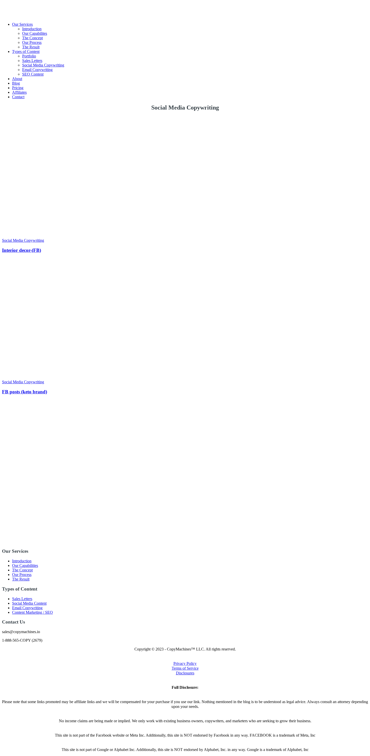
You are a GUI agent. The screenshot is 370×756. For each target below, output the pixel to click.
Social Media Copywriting (43, 65)
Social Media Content (29, 603)
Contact (18, 97)
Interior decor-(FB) (21, 250)
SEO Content (33, 74)
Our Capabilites (34, 33)
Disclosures (185, 673)
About (17, 79)
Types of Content (26, 51)
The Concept (32, 38)
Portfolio (29, 56)
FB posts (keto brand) (24, 391)
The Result (31, 47)
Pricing (17, 88)
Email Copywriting (37, 69)
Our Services (22, 24)
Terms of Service (185, 668)
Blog (16, 83)
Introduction (32, 29)
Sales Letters (32, 60)
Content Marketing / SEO (32, 612)
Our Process (32, 42)
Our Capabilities (25, 565)
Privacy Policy (185, 663)
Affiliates (19, 92)
